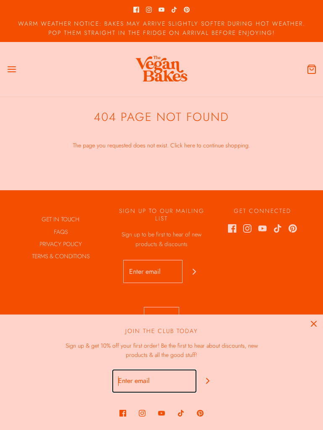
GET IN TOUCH (60, 219)
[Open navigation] (11, 69)
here (189, 145)
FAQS (61, 232)
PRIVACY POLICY (61, 244)
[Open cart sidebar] (311, 69)
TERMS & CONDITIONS (61, 256)
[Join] (194, 271)
